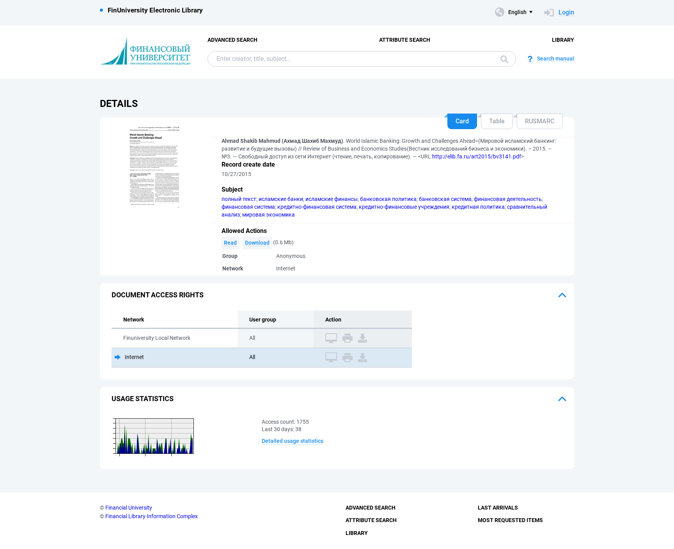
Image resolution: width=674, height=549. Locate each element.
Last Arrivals (498, 508)
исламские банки (281, 199)
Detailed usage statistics (292, 441)
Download (257, 243)
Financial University (128, 508)
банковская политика (388, 199)
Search (502, 59)
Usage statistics (143, 398)
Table (497, 121)
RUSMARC (539, 121)
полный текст (239, 199)
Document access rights (158, 295)
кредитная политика (478, 207)
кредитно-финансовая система (317, 207)
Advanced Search (232, 40)
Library (563, 40)
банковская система (445, 199)
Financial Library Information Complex (151, 516)
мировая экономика (268, 214)
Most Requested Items (510, 520)
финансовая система (248, 207)
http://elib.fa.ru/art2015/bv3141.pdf (476, 156)
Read (230, 243)
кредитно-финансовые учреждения (404, 207)
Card (462, 121)
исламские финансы (331, 199)
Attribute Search (404, 40)
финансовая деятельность (508, 199)
